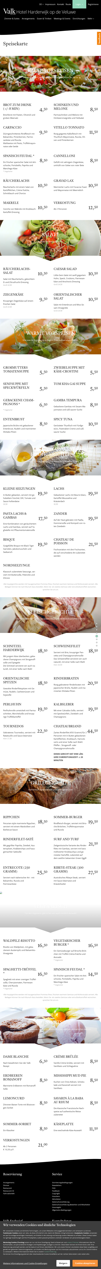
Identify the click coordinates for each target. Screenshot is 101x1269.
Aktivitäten (56, 1199)
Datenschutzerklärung (60, 1202)
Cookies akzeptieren (85, 1263)
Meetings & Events (62, 18)
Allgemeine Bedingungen (61, 1210)
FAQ (53, 1188)
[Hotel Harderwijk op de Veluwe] (39, 15)
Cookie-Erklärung (50, 1252)
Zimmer (6, 1185)
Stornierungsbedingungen (62, 1182)
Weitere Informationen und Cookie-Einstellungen (25, 1263)
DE (40, 4)
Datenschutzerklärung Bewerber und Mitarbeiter (71, 1204)
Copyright (56, 1193)
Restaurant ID (8, 1191)
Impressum (50, 4)
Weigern (63, 1263)
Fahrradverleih (9, 1193)
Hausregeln (56, 1207)
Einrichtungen (79, 18)
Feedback (56, 1191)
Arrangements (28, 18)
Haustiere (56, 1196)
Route (68, 4)
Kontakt (60, 4)
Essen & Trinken (44, 18)
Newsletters (56, 1185)
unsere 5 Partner (73, 1242)
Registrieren (93, 4)
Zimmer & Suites (11, 18)
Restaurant (7, 1188)
